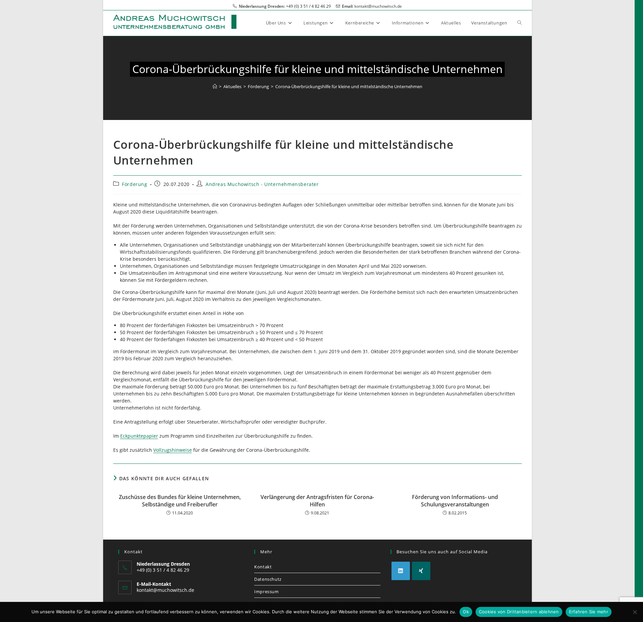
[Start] (215, 86)
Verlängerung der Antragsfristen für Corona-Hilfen (317, 500)
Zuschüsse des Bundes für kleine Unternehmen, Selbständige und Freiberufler (180, 500)
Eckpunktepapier (139, 436)
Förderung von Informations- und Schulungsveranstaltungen (455, 500)
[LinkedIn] (400, 571)
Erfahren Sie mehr (588, 611)
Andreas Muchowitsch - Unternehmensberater (262, 184)
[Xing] (421, 571)
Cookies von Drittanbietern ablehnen (519, 611)
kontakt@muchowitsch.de (378, 6)
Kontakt (263, 567)
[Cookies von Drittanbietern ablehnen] (634, 612)
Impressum (266, 591)
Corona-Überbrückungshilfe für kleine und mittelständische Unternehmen (348, 86)
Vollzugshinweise (172, 450)
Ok (466, 611)
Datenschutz (268, 579)
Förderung (134, 184)
